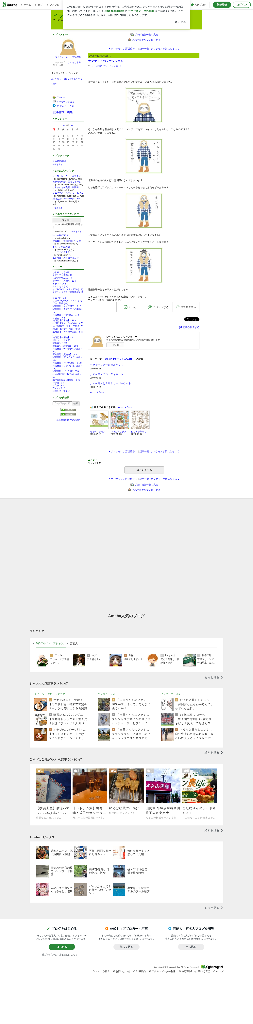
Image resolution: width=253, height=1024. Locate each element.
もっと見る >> (97, 392)
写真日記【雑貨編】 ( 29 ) (65, 346)
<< (64, 125)
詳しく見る (126, 946)
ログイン (242, 4)
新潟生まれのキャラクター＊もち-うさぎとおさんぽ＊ (68, 198)
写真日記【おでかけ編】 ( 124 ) (68, 363)
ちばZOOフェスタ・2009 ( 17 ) (68, 326)
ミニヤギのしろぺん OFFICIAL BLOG (68, 193)
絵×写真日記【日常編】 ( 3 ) (66, 380)
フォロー (67, 220)
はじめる (62, 946)
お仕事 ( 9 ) (58, 385)
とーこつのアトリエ (62, 252)
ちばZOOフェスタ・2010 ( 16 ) (68, 289)
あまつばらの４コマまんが (66, 258)
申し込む (191, 946)
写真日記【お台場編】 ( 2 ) (66, 314)
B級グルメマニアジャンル (51, 643)
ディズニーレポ (107, 694)
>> (72, 125)
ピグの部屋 (75, 57)
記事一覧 (144, 48)
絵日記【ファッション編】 (108, 66)
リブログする (188, 307)
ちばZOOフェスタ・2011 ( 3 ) (67, 300)
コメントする (144, 469)
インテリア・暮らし (172, 694)
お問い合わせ (123, 971)
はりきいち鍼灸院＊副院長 (66, 187)
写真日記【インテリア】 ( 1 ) (67, 306)
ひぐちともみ (74, 62)
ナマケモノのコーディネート (106, 374)
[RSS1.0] (68, 410)
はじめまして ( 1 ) (61, 391)
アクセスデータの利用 (164, 971)
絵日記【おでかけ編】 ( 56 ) (66, 329)
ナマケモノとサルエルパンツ (106, 364)
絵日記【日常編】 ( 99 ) (64, 320)
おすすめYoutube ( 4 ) (63, 278)
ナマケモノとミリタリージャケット (110, 383)
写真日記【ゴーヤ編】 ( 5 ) (66, 371)
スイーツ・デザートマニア (49, 694)
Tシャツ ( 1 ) (59, 388)
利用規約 (141, 971)
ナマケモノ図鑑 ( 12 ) (63, 275)
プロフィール (61, 57)
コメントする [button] (161, 307)
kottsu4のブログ (60, 235)
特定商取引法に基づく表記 (196, 971)
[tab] (51, 643)
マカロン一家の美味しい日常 (67, 241)
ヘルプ (219, 971)
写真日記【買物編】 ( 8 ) (65, 354)
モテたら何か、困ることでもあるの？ (68, 181)
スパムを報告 (102, 971)
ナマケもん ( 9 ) (60, 286)
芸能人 (74, 643)
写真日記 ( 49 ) (60, 343)
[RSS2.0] (68, 415)
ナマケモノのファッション (106, 60)
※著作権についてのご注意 (68, 420)
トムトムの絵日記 (61, 246)
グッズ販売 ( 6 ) (60, 303)
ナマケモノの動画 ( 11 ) (64, 281)
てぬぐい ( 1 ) (59, 298)
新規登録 (222, 4)
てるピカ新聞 (59, 161)
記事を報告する (191, 327)
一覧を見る (57, 164)
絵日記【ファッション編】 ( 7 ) (68, 323)
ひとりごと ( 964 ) (61, 272)
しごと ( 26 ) (59, 317)
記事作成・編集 (63, 112)
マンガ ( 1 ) (58, 382)
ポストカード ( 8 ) (61, 340)
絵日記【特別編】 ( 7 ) (64, 337)
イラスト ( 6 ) (59, 283)
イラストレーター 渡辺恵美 (67, 176)
